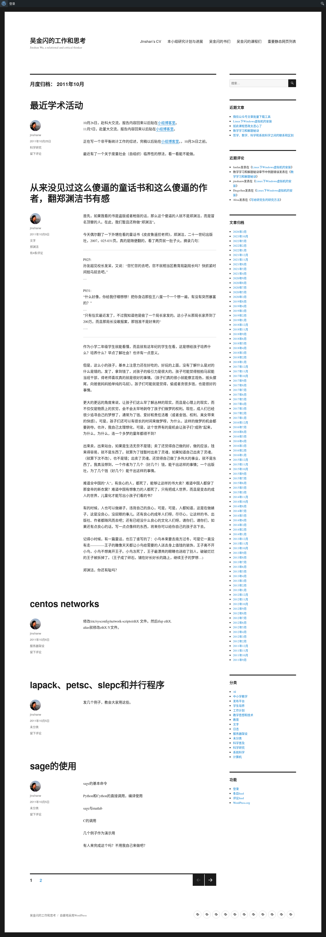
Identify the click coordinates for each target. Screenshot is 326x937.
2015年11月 (240, 464)
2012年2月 (240, 641)
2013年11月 (240, 543)
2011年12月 (240, 646)
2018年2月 (240, 357)
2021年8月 (240, 264)
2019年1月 (240, 320)
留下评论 (35, 153)
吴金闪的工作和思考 (58, 40)
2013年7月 (240, 562)
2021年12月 (240, 255)
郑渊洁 (34, 246)
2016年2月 (240, 450)
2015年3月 (240, 492)
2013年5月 (240, 571)
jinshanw (35, 135)
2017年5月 (240, 399)
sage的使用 (53, 765)
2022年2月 (240, 246)
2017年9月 (240, 381)
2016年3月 (240, 446)
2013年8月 (240, 557)
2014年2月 (240, 529)
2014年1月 (240, 534)
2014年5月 (240, 515)
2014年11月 (240, 497)
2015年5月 (240, 488)
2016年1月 (240, 455)
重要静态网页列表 (282, 41)
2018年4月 (240, 348)
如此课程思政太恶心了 (247, 126)
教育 (236, 720)
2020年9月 (240, 278)
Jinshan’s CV (150, 41)
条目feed (238, 793)
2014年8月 (240, 506)
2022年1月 (240, 250)
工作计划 (239, 710)
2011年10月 (240, 655)
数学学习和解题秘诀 (246, 131)
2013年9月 (240, 553)
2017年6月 (240, 394)
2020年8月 (240, 283)
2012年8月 (240, 613)
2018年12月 (240, 325)
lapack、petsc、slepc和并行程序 (97, 684)
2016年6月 (240, 432)
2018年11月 (240, 329)
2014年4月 (240, 520)
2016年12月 (240, 422)
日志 (236, 729)
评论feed (238, 798)
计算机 (237, 757)
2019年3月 (240, 311)
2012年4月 (240, 632)
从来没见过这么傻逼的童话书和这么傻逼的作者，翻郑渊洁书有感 (118, 192)
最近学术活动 (56, 105)
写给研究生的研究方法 (265, 200)
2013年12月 (240, 539)
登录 (12, 3)
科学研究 (35, 147)
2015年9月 (240, 474)
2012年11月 (240, 599)
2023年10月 (240, 236)
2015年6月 (240, 483)
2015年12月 (240, 460)
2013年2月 (240, 585)
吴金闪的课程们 (249, 41)
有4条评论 (36, 253)
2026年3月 (240, 232)
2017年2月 (240, 413)
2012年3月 (240, 636)
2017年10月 (240, 376)
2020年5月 (240, 292)
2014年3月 (240, 525)
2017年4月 (240, 404)
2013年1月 (240, 590)
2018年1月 (240, 362)
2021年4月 (240, 273)
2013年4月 (240, 576)
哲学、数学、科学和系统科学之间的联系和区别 (263, 135)
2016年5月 (240, 436)
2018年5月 (240, 343)
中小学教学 (240, 696)
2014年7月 (240, 511)
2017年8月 (240, 385)
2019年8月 (240, 301)
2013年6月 (240, 567)
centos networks (64, 603)
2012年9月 (240, 609)
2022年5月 (240, 241)
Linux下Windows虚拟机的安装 (252, 121)
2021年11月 (240, 260)
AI (234, 692)
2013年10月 (240, 548)
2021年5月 (240, 269)
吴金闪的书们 (219, 41)
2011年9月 (240, 660)
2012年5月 (240, 627)
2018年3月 (240, 353)
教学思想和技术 (243, 715)
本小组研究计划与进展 (185, 41)
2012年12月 (240, 595)
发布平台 (239, 701)
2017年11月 (240, 371)
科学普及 (239, 743)
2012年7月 (240, 618)
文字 (33, 240)
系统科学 (239, 752)
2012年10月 (240, 604)
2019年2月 (240, 315)
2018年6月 (240, 339)
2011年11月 (240, 650)
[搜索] (292, 83)
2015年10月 (240, 469)
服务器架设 (37, 646)
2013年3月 (240, 581)
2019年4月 (240, 306)
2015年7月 (240, 478)
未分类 (34, 727)
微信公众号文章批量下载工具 (252, 117)
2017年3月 (240, 408)
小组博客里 (166, 122)
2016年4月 (240, 441)
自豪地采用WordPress (73, 915)
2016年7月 (240, 427)
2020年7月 (240, 287)
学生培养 (239, 706)
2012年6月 (240, 623)
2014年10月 (240, 502)
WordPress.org (241, 803)
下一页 (209, 885)
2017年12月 (240, 367)
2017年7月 (240, 390)
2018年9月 (240, 334)
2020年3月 (240, 297)
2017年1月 (240, 418)
